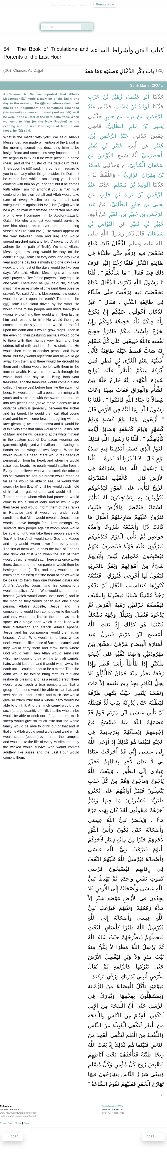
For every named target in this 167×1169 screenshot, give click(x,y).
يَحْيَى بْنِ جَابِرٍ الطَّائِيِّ (138, 204)
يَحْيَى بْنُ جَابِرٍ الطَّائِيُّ (136, 126)
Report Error (6, 1123)
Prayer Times (136, 12)
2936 (14, 1137)
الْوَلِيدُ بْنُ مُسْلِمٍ (133, 106)
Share (18, 1123)
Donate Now (105, 4)
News (57, 1156)
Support (71, 1156)
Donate (120, 1156)
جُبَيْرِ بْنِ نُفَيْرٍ (147, 224)
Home (5, 34)
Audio (154, 12)
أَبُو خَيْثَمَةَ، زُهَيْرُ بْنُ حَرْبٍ (118, 97)
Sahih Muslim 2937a (112, 1106)
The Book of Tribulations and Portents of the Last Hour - (85, 34)
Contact (106, 1156)
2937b (152, 1137)
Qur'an (103, 12)
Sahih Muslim (20, 34)
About (45, 1156)
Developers (88, 1156)
